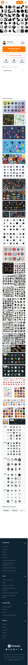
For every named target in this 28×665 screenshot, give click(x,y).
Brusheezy (5, 657)
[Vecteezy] (2, 2)
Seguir (22, 43)
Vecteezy (4, 660)
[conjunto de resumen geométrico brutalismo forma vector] (13, 502)
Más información (8, 69)
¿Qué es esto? (14, 67)
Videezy (4, 663)
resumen (6, 621)
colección (14, 621)
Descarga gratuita (14, 49)
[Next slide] (21, 622)
